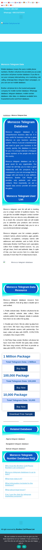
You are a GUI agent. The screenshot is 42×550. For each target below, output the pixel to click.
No (24, 547)
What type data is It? (13, 479)
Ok (19, 547)
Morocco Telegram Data (12, 64)
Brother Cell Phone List (25, 529)
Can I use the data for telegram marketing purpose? (18, 495)
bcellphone (6, 115)
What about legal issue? (15, 490)
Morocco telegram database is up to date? (20, 473)
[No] (39, 542)
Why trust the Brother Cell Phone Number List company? (19, 467)
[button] (21, 17)
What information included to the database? (19, 484)
